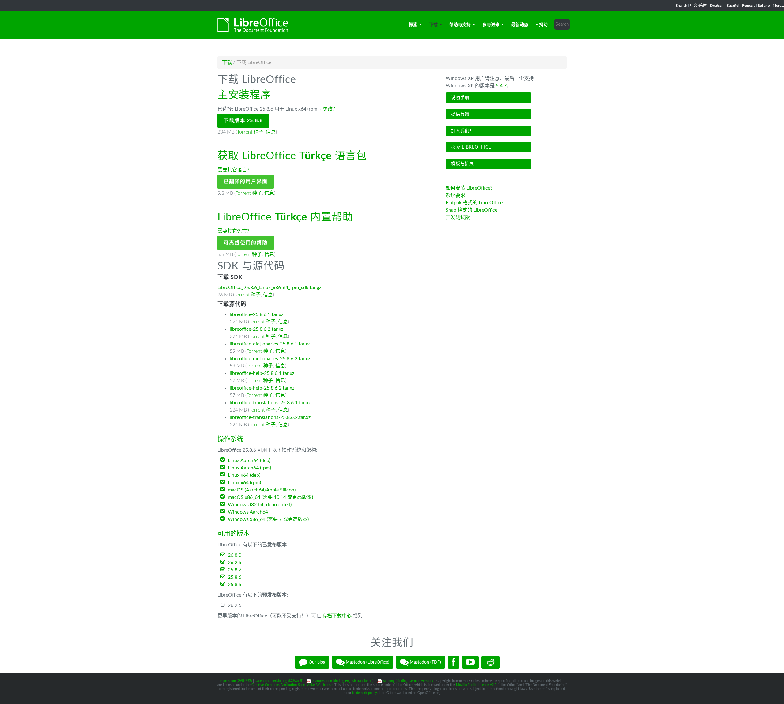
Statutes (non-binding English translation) (342, 681)
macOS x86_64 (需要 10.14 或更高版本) (270, 497)
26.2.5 (234, 562)
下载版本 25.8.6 (243, 120)
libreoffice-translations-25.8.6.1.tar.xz (270, 402)
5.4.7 (501, 85)
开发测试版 (458, 217)
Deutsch (717, 5)
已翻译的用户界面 (246, 181)
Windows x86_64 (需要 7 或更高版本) (268, 519)
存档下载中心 (337, 615)
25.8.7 (234, 569)
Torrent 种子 (250, 132)
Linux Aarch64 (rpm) (249, 467)
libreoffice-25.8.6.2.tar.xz (256, 329)
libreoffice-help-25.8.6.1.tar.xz (262, 373)
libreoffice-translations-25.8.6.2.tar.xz (270, 417)
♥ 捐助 (542, 25)
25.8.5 (234, 584)
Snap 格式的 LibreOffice (471, 210)
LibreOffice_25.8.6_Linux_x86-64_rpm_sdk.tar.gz (269, 287)
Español (732, 5)
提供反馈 (459, 114)
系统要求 (455, 195)
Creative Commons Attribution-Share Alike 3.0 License (292, 685)
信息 (271, 132)
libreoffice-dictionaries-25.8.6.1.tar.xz (270, 343)
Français (748, 5)
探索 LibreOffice (470, 147)
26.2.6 (234, 605)
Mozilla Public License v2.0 (476, 685)
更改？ (330, 109)
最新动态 (519, 25)
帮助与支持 (460, 25)
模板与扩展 (462, 164)
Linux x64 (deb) (244, 475)
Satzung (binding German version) (408, 681)
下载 (433, 25)
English (681, 5)
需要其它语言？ (234, 170)
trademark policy (364, 693)
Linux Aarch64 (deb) (249, 460)
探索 (413, 25)
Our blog (316, 662)
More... (778, 5)
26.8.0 (234, 555)
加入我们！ (462, 131)
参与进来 (490, 25)
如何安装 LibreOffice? (469, 188)
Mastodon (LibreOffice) (367, 662)
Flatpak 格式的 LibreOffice (474, 202)
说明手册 (459, 98)
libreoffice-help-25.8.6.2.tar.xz (262, 388)
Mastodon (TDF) (425, 662)
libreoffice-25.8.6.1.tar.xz (256, 314)
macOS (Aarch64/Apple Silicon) (262, 490)
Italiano (764, 5)
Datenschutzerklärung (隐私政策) (279, 681)
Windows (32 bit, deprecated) (260, 504)
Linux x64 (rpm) (244, 482)
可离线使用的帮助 (246, 242)
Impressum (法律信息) (236, 681)
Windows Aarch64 (248, 512)
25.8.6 (234, 577)
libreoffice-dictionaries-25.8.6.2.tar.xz (270, 358)
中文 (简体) (698, 5)
